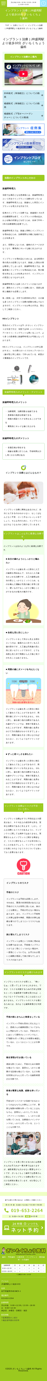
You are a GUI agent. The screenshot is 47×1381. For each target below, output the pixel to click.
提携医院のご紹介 (10, 1318)
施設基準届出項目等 (11, 1320)
